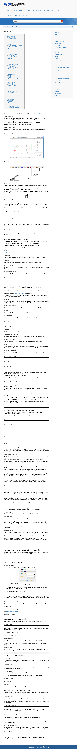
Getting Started (57, 39)
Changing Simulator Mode (12, 38)
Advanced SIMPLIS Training (29, 10)
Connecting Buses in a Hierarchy (13, 91)
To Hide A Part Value (11, 68)
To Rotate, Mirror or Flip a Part (13, 46)
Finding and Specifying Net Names (12, 105)
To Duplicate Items (11, 55)
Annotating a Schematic (10, 93)
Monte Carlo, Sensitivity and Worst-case (62, 89)
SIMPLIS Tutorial (9, 10)
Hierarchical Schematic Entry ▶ (33, 741)
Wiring (9, 47)
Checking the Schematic (10, 99)
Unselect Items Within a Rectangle (14, 63)
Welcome (56, 34)
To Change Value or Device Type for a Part (15, 45)
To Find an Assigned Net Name (13, 106)
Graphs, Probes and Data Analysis (60, 84)
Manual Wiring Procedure (12, 85)
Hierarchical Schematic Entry (60, 47)
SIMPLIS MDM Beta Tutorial (11, 15)
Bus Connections (9, 86)
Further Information (59, 70)
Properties (57, 58)
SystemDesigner (25, 13)
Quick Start (56, 37)
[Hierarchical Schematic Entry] (71, 26)
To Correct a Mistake (11, 65)
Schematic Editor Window (11, 39)
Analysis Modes (57, 80)
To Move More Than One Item (13, 52)
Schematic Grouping (59, 52)
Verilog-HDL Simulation (58, 93)
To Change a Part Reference (13, 64)
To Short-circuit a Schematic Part (23, 416)
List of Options (10, 650)
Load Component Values (60, 65)
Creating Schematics (11, 37)
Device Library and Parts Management (61, 78)
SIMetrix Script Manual (53, 13)
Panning (9, 77)
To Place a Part (10, 42)
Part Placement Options (12, 102)
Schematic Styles (58, 50)
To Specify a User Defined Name (13, 107)
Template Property (58, 60)
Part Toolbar (10, 101)
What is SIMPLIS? (18, 10)
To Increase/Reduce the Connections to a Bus (15, 90)
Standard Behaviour (11, 95)
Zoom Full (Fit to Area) (12, 74)
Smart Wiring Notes (11, 83)
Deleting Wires (10, 48)
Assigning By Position (11, 98)
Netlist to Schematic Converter (61, 63)
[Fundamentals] (68, 26)
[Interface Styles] (66, 26)
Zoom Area (10, 73)
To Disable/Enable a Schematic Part (14, 69)
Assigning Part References (11, 94)
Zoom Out (10, 75)
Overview (9, 81)
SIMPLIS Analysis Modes (59, 82)
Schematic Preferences (10, 100)
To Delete (9, 57)
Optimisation (56, 91)
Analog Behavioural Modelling (60, 76)
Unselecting (10, 62)
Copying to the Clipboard (11, 92)
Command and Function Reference (61, 87)
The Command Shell (58, 86)
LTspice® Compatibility (59, 61)
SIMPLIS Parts (39, 10)
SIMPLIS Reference (42, 13)
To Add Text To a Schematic (12, 66)
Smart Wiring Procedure (12, 82)
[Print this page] (72, 26)
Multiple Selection (11, 58)
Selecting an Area (11, 44)
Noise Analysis (32, 719)
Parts (55, 74)
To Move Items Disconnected (13, 53)
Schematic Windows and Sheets (12, 36)
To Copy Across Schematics (12, 56)
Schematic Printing (58, 54)
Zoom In (9, 76)
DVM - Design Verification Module (13, 13)
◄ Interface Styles (22, 741)
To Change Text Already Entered (13, 67)
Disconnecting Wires (11, 49)
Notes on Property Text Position (13, 78)
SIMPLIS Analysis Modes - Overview (51, 10)
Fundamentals (58, 45)
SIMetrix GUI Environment (41, 113)
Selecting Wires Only (11, 59)
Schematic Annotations (59, 49)
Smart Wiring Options (11, 84)
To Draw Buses (10, 89)
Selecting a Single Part (12, 43)
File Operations (58, 56)
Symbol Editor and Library (59, 73)
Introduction (56, 36)
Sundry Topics (57, 95)
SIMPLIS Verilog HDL (23, 15)
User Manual (34, 13)
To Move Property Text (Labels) (13, 54)
